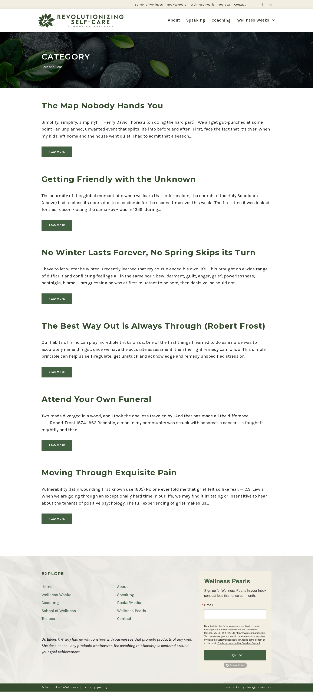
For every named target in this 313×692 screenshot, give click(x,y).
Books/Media (177, 4)
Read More (57, 151)
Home (47, 586)
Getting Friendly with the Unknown (119, 179)
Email (208, 605)
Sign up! (235, 655)
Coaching (221, 20)
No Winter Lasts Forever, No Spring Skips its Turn (149, 252)
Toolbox (224, 4)
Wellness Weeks (56, 594)
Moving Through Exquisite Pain (109, 472)
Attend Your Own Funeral (97, 399)
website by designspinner (248, 687)
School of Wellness (149, 4)
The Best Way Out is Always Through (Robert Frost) (154, 326)
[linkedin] (270, 4)
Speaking (195, 20)
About (174, 20)
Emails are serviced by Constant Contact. (238, 643)
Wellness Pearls (203, 4)
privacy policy (95, 687)
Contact (240, 4)
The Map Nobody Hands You (102, 105)
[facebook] (262, 4)
